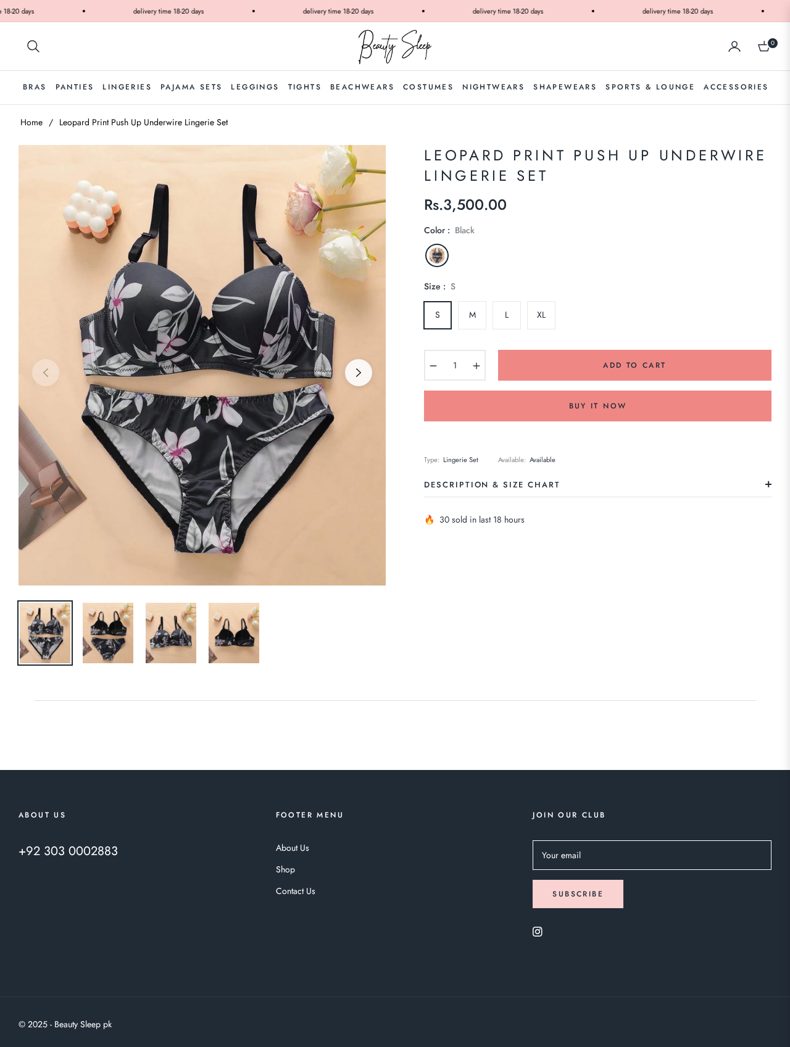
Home (31, 122)
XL (541, 314)
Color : (449, 230)
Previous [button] (45, 372)
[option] (202, 365)
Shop (285, 869)
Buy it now (598, 406)
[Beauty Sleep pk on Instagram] (538, 930)
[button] (33, 46)
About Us (292, 848)
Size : (439, 286)
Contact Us (295, 891)
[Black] (437, 255)
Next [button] (358, 372)
